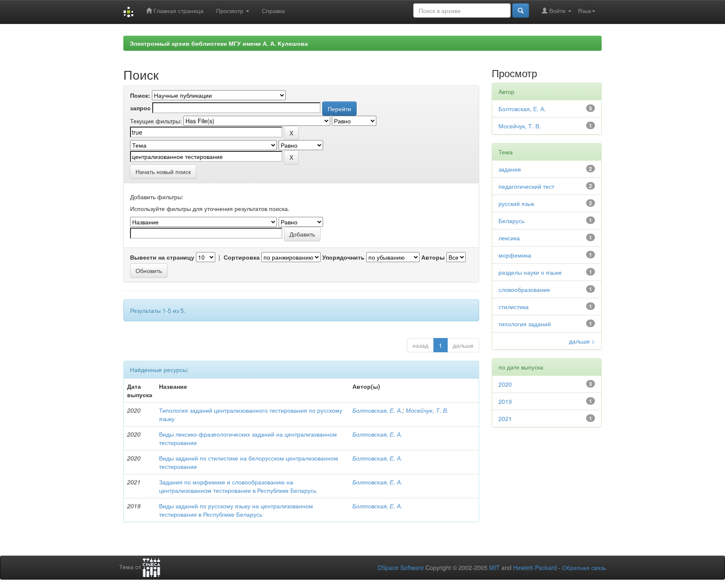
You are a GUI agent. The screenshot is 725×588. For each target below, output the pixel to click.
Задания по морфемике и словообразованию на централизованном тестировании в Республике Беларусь (237, 486)
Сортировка (242, 257)
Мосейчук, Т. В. (427, 410)
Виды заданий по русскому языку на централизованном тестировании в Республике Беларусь (236, 510)
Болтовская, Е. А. (377, 410)
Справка (273, 10)
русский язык (516, 203)
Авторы (433, 257)
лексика (509, 238)
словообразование (524, 289)
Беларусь (511, 220)
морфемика (514, 255)
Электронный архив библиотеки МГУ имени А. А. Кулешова (219, 43)
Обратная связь (584, 567)
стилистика (513, 306)
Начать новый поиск (163, 171)
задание (509, 169)
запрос (140, 108)
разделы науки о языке (530, 272)
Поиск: (140, 95)
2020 (505, 384)
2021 (505, 418)
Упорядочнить (343, 257)
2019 (505, 401)
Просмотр (230, 10)
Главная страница (177, 10)
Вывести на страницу (162, 257)
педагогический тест (526, 186)
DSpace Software (401, 567)
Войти (557, 10)
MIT (494, 567)
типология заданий (524, 324)
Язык (584, 10)
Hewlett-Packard (535, 567)
